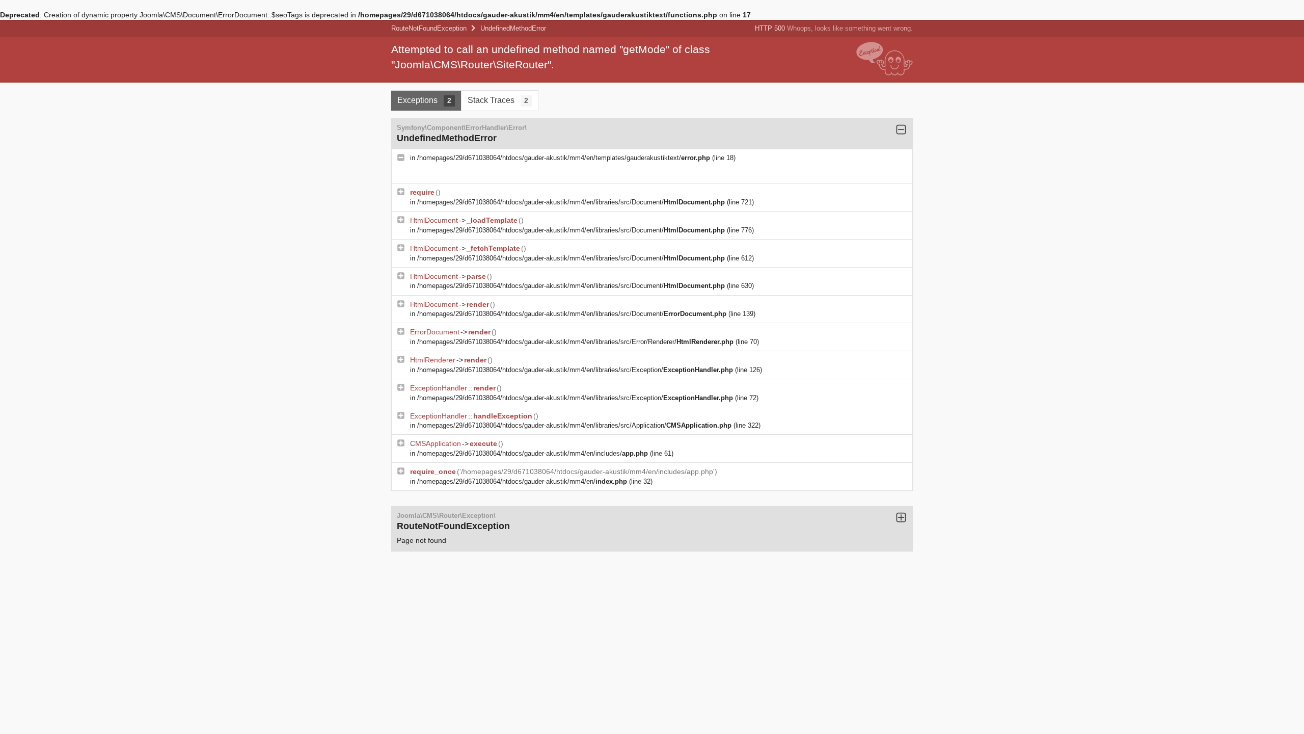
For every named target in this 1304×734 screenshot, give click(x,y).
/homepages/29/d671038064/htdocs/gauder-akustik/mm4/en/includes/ (532, 453)
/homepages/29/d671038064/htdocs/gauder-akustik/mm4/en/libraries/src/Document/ (571, 202)
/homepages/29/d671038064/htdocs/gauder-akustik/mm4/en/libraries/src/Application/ (574, 425)
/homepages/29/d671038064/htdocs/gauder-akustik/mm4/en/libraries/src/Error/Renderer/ (575, 342)
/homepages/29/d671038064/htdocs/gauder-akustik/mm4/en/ (522, 481)
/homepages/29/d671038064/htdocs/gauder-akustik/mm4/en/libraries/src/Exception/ (575, 370)
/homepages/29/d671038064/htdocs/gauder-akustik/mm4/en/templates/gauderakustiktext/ (563, 158)
